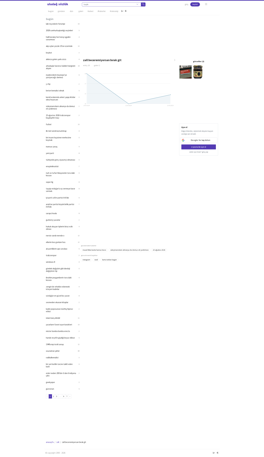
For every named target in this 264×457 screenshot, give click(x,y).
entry (86, 65)
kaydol (195, 4)
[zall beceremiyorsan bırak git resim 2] (198, 71)
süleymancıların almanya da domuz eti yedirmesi (129, 250)
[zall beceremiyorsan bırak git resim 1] (185, 71)
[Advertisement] (149, 34)
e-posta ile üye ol (198, 147)
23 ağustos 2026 (159, 250)
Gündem (61, 11)
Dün (71, 11)
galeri (97, 65)
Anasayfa (50, 442)
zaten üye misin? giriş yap (198, 152)
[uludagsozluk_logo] (57, 4)
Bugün (51, 11)
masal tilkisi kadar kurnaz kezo (94, 250)
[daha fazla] (206, 4)
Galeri (81, 11)
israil (96, 260)
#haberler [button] (102, 11)
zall (57, 442)
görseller (197, 61)
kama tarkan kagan (109, 260)
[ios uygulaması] (125, 11)
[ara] (143, 4)
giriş (186, 4)
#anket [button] (91, 11)
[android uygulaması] (122, 11)
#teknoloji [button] (114, 11)
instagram (86, 260)
